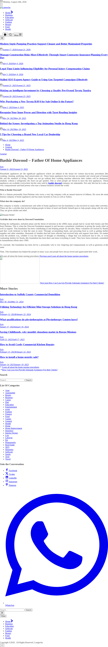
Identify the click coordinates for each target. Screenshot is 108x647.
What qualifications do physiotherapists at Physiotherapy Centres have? (39, 319)
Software (9, 20)
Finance (8, 414)
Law (7, 435)
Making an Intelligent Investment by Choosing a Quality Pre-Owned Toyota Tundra (45, 90)
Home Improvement (13, 428)
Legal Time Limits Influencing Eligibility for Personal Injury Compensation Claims (45, 68)
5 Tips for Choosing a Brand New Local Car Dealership (30, 134)
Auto (7, 390)
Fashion (8, 22)
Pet (6, 440)
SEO (7, 447)
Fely (2, 167)
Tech (7, 457)
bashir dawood (55, 183)
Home (7, 13)
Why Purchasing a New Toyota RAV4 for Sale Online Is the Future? (37, 101)
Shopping (9, 449)
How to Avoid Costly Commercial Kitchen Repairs (27, 344)
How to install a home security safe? (19, 357)
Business (9, 15)
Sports (8, 454)
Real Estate (10, 445)
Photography (10, 442)
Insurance (9, 431)
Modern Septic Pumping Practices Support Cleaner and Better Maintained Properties (46, 43)
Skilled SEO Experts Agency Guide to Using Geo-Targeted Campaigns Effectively (44, 79)
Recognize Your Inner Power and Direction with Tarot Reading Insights (38, 112)
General (3, 154)
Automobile (10, 393)
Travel (8, 459)
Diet (7, 402)
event (7, 409)
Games (8, 419)
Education (9, 17)
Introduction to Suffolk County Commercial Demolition (30, 294)
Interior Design (11, 433)
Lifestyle (9, 438)
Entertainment (11, 407)
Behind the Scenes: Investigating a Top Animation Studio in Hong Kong (39, 123)
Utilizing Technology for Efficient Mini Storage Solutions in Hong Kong (38, 306)
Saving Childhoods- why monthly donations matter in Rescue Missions (38, 332)
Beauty (8, 24)
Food (7, 27)
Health (8, 29)
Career (8, 400)
